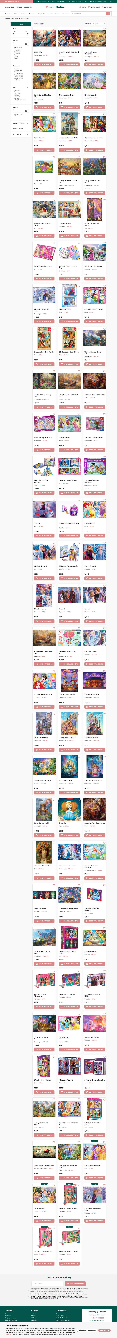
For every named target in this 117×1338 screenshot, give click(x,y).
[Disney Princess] (44, 124)
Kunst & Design (60, 1315)
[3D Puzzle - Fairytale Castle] (69, 552)
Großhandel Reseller (11, 1)
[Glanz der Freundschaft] (94, 1152)
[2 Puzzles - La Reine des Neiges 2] (94, 1195)
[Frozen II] (44, 509)
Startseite (7, 18)
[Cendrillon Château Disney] (95, 766)
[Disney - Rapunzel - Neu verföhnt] (94, 167)
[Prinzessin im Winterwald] (69, 852)
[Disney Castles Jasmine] (69, 681)
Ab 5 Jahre (17, 93)
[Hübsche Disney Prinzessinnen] (69, 1023)
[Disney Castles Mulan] (94, 681)
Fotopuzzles (41, 14)
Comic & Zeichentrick (61, 1317)
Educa (16, 56)
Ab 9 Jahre (17, 98)
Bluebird (33, 1315)
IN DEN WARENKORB (45, 64)
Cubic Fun (17, 53)
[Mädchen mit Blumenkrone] (44, 852)
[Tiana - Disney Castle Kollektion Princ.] (44, 1023)
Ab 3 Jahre (17, 90)
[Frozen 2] (69, 595)
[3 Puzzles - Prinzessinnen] (69, 980)
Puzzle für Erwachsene (20, 99)
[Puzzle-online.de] (55, 7)
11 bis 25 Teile (18, 69)
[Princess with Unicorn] (94, 1023)
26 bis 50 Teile (18, 70)
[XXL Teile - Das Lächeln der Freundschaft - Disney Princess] (69, 1109)
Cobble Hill (33, 1320)
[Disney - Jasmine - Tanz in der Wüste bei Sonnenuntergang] (69, 167)
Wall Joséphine (18, 116)
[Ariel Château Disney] (69, 766)
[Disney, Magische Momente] (69, 895)
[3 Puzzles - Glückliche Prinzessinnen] (94, 895)
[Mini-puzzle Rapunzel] (44, 167)
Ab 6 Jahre (17, 95)
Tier (57, 1314)
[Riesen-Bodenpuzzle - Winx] (44, 424)
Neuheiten (58, 14)
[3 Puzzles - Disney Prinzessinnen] (44, 980)
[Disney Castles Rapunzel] (69, 723)
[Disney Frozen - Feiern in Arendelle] (44, 938)
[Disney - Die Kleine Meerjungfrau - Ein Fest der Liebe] (94, 38)
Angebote (50, 14)
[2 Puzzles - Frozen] (69, 295)
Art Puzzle (33, 1314)
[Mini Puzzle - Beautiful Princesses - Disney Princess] (94, 209)
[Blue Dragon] (44, 38)
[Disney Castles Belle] (44, 723)
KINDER (19, 7)
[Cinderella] (69, 809)
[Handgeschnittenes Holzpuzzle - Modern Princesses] (94, 852)
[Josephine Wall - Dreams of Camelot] (69, 381)
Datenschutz (8, 1315)
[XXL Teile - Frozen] (94, 638)
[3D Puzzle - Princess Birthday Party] (69, 509)
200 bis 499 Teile (19, 76)
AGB (6, 1317)
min (14, 34)
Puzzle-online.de (60, 1288)
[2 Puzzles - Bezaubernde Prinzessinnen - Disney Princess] (69, 938)
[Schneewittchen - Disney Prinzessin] (44, 209)
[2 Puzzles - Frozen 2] (44, 595)
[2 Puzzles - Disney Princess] (94, 424)
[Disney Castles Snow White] (69, 124)
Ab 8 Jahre (17, 96)
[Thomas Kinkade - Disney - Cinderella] (94, 338)
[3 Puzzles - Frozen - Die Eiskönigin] (94, 980)
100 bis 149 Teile (19, 73)
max (27, 34)
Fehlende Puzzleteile (10, 1319)
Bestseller (66, 14)
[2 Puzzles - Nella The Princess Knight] (94, 467)
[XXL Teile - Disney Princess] (44, 681)
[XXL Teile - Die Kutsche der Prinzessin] (69, 252)
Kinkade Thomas (19, 114)
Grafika (16, 58)
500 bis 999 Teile (19, 78)
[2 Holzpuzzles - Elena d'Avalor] (44, 338)
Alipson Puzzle (18, 47)
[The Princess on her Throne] (94, 124)
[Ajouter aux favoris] (54, 29)
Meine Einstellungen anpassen (87, 1330)
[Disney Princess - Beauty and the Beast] (69, 38)
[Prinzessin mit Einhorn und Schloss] (69, 1152)
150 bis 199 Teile (19, 75)
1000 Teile (17, 79)
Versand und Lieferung (11, 1320)
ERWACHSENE (9, 7)
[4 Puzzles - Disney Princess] (94, 295)
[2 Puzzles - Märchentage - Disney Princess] (94, 1109)
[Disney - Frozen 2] (94, 552)
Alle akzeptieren (104, 1330)
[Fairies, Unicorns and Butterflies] (44, 1109)
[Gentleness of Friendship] (44, 766)
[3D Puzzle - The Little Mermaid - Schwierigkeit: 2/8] (44, 467)
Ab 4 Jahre (17, 92)
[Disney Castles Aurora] (95, 723)
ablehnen (8, 1334)
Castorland (17, 50)
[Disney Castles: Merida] (44, 809)
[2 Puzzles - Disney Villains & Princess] (94, 1066)
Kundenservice (75, 1297)
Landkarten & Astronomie (63, 1320)
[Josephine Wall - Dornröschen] (94, 381)
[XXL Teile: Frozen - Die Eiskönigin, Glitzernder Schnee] (44, 295)
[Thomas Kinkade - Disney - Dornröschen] (44, 381)
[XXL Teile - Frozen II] (44, 552)
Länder (58, 1319)
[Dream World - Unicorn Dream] (44, 1152)
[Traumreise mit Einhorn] (69, 81)
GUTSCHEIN (28, 7)
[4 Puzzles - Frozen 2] (69, 1066)
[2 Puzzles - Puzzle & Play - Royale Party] (69, 638)
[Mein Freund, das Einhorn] (94, 252)
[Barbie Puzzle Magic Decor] (44, 252)
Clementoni (17, 52)
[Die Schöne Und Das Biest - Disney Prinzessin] (44, 81)
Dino (16, 55)
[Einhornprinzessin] (94, 81)
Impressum (8, 1314)
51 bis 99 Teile (18, 72)
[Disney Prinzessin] (69, 209)
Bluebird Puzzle (18, 49)
